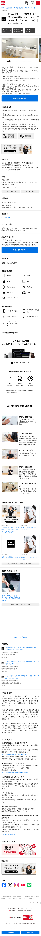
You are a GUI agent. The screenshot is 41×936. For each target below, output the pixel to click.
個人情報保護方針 (13, 908)
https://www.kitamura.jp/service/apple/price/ (15, 754)
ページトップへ (34, 903)
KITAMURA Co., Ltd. (17, 923)
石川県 (27, 8)
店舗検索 (27, 1)
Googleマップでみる (20, 637)
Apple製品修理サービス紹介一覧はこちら (20, 564)
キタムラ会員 (33, 2)
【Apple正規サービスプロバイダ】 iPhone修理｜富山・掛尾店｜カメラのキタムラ (22, 663)
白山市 (33, 8)
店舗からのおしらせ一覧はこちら (20, 604)
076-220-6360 (6, 217)
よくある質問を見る (8, 834)
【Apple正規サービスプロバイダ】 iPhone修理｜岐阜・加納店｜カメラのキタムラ (22, 677)
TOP (3, 8)
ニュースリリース (27, 908)
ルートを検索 (30, 191)
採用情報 (20, 910)
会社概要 (13, 910)
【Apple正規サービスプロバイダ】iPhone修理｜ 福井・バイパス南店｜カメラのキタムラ (22, 648)
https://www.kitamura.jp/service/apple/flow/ (15, 772)
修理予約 (30, 932)
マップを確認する (10, 191)
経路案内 (11, 932)
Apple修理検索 (18, 8)
